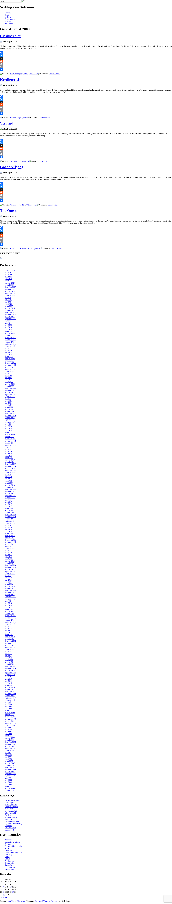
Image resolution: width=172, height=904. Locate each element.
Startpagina (9, 23)
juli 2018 (8, 475)
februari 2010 (10, 687)
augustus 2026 (10, 270)
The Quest (8, 210)
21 (4, 892)
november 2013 (10, 593)
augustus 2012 (10, 624)
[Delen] (86, 69)
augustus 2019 (10, 447)
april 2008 (8, 734)
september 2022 (10, 369)
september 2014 (10, 571)
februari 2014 (10, 586)
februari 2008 (10, 738)
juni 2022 (8, 376)
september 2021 (10, 395)
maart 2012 (9, 635)
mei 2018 (8, 479)
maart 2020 (9, 432)
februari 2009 (10, 713)
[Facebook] (86, 52)
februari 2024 (10, 333)
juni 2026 (8, 274)
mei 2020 (8, 428)
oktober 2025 (10, 291)
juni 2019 (8, 451)
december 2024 (10, 312)
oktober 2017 (10, 494)
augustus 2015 (10, 548)
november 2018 (10, 466)
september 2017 (10, 496)
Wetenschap (9, 869)
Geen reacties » (54, 74)
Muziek (13, 205)
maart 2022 (9, 382)
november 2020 (10, 416)
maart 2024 (9, 331)
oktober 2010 (10, 670)
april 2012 (8, 633)
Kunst (7, 848)
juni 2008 (8, 729)
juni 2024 (8, 325)
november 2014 (10, 567)
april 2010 (8, 683)
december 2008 (10, 717)
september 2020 (10, 420)
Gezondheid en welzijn (13, 846)
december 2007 (10, 742)
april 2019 (8, 456)
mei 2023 (8, 352)
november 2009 (10, 694)
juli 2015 (8, 550)
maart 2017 (9, 508)
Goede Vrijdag (11, 167)
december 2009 (10, 692)
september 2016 (10, 521)
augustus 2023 (10, 346)
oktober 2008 (10, 721)
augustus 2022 (10, 371)
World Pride (9, 809)
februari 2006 (10, 788)
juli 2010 (8, 677)
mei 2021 (8, 403)
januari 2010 (9, 689)
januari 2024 (9, 336)
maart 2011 (9, 660)
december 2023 (10, 338)
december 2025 (10, 287)
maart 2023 (9, 357)
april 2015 (8, 557)
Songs (7, 15)
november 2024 (10, 314)
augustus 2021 (10, 397)
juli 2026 (8, 272)
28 (4, 895)
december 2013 (10, 590)
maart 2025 (9, 306)
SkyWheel (8, 826)
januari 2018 (9, 487)
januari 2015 (9, 563)
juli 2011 (8, 652)
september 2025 (10, 293)
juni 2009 (8, 704)
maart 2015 (9, 559)
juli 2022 (8, 373)
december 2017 (10, 489)
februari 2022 (10, 384)
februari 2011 (10, 662)
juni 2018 (8, 477)
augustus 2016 (10, 523)
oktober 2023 (10, 342)
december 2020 (10, 413)
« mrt (2, 897)
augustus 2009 (10, 700)
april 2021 (8, 405)
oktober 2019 (10, 443)
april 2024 (8, 329)
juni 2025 (8, 300)
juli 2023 (8, 348)
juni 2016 (8, 527)
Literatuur (8, 850)
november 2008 (10, 719)
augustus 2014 (10, 574)
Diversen (8, 844)
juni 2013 (8, 603)
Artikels (8, 21)
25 (13, 892)
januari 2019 (9, 462)
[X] (86, 58)
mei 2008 (8, 732)
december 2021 (10, 388)
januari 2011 (9, 664)
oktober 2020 (10, 418)
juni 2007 (8, 755)
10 (11, 887)
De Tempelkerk (10, 828)
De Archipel (9, 830)
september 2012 (10, 622)
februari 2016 (10, 536)
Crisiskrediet (10, 36)
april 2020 (8, 430)
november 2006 (10, 769)
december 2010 (10, 666)
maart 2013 (9, 609)
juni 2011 (8, 654)
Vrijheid (6, 123)
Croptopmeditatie (11, 811)
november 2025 (10, 289)
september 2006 (10, 774)
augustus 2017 (10, 498)
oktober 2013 (10, 595)
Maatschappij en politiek (19, 74)
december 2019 (10, 439)
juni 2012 (8, 628)
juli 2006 (8, 778)
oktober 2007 (10, 746)
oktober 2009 (10, 696)
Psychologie (14, 161)
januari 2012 (9, 639)
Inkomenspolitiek (11, 813)
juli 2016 (8, 525)
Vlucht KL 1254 (11, 817)
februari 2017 (10, 510)
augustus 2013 (10, 599)
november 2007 (10, 744)
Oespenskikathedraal (12, 821)
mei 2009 (8, 706)
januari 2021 (9, 411)
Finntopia (8, 819)
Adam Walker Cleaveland (15, 901)
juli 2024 (8, 323)
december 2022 (10, 363)
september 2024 (10, 319)
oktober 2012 (10, 620)
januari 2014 (9, 588)
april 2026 (8, 279)
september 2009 (10, 698)
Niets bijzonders (11, 805)
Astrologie (8, 840)
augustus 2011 (10, 649)
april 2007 (8, 759)
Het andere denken (12, 800)
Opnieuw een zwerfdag (13, 824)
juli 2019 (8, 449)
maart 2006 (9, 786)
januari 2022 (9, 386)
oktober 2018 (10, 468)
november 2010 (10, 668)
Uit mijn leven (31, 205)
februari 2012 (10, 637)
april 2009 (8, 708)
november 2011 (10, 643)
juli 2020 (8, 424)
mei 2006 (8, 782)
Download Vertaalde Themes (46, 901)
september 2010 (10, 673)
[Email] (86, 63)
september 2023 (10, 344)
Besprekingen (10, 19)
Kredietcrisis (10, 79)
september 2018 (10, 470)
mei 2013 (8, 605)
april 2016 (8, 531)
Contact (7, 13)
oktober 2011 (9, 645)
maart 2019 (9, 458)
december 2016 (10, 515)
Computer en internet (12, 842)
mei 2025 (8, 302)
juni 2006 (8, 780)
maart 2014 (9, 584)
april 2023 (8, 355)
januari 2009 (9, 715)
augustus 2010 (10, 675)
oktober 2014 (10, 569)
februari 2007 (10, 763)
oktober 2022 (10, 367)
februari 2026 (10, 283)
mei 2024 (8, 327)
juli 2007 (8, 753)
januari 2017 (9, 512)
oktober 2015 (10, 544)
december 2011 (10, 641)
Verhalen (8, 17)
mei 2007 (8, 757)
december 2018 (10, 464)
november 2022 (10, 365)
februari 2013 (10, 611)
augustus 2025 (10, 296)
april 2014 (8, 582)
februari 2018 (10, 485)
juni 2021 (8, 401)
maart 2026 (9, 281)
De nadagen (9, 802)
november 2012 (10, 618)
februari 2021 (10, 409)
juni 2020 (8, 426)
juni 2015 (8, 553)
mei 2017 (8, 504)
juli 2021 (8, 399)
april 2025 (8, 304)
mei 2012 (8, 630)
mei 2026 (8, 277)
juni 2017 (8, 502)
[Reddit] (86, 61)
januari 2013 (9, 614)
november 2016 (10, 517)
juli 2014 (8, 576)
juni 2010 (8, 679)
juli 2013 (8, 601)
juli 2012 (8, 626)
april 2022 (8, 380)
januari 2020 (9, 437)
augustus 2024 (10, 321)
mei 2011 (8, 656)
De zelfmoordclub (11, 807)
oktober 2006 (10, 772)
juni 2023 (8, 350)
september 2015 (10, 546)
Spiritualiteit (24, 161)
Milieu (7, 857)
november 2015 (10, 542)
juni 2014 (8, 578)
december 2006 (10, 767)
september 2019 (10, 445)
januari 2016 (9, 538)
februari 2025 (10, 308)
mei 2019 (8, 454)
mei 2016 (8, 529)
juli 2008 (8, 727)
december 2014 (10, 565)
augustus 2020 (10, 422)
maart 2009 (9, 710)
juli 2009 (8, 702)
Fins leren (8, 815)
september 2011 (10, 647)
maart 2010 (9, 685)
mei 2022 (8, 378)
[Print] (86, 66)
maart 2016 (9, 534)
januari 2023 (9, 361)
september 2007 (10, 748)
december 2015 (10, 540)
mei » (7, 897)
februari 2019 (10, 460)
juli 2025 (8, 298)
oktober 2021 (10, 392)
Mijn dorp (8, 855)
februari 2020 (10, 435)
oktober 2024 (10, 317)
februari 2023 (10, 359)
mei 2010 (8, 681)
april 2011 (8, 658)
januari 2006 (9, 791)
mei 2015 (8, 555)
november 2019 (10, 441)
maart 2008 (9, 736)
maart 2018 (9, 483)
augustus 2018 (10, 472)
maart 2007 (9, 761)
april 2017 (8, 506)
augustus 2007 (10, 751)
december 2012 (10, 616)
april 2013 (8, 607)
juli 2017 (8, 500)
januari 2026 (9, 285)
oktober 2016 (10, 519)
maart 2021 (9, 407)
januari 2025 (9, 310)
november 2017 (10, 491)
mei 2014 (8, 580)
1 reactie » (43, 161)
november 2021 (10, 390)
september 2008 (10, 723)
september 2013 (10, 597)
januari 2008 (9, 740)
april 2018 (8, 481)
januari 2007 (9, 765)
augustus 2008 (10, 725)
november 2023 (10, 340)
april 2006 (8, 784)
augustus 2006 (10, 776)
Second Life (33, 74)
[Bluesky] (86, 55)
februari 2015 (10, 561)
